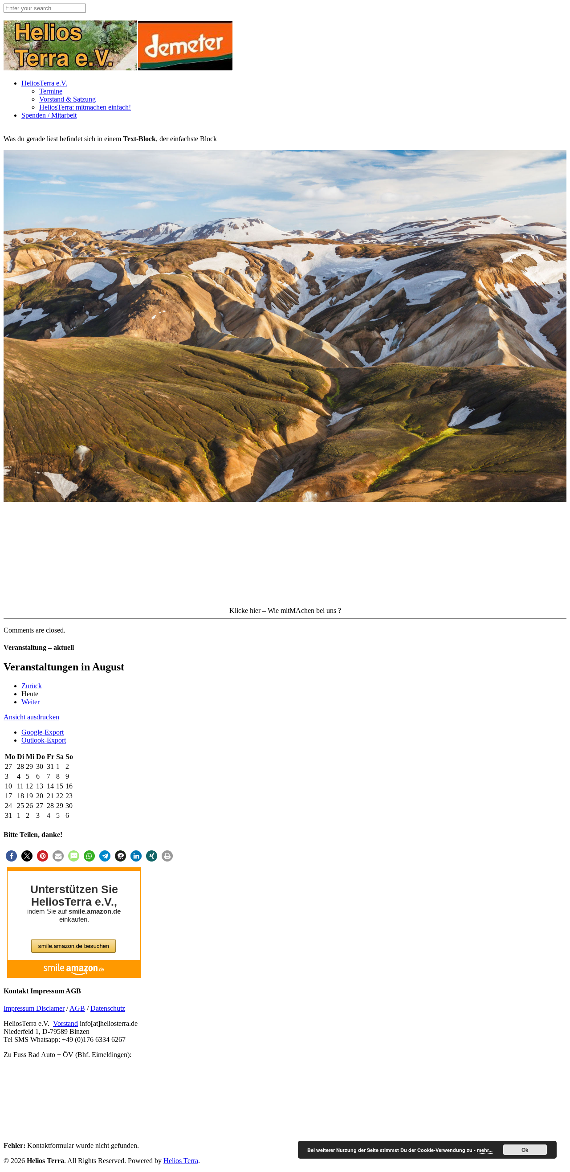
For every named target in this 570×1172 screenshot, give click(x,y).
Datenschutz (107, 1008)
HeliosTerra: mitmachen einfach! (85, 107)
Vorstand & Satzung (67, 99)
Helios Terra (180, 1160)
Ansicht (31, 717)
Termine (50, 91)
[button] (11, 856)
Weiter (30, 702)
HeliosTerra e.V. (44, 83)
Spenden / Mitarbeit (49, 115)
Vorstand (65, 1023)
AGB (77, 1008)
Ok (525, 1150)
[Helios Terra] (118, 68)
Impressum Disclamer (34, 1008)
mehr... (485, 1150)
